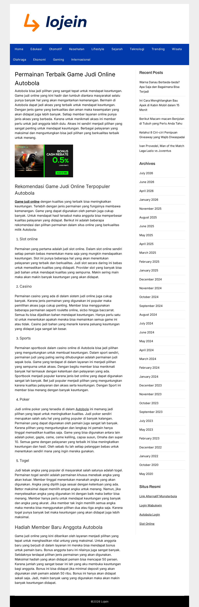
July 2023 (146, 421)
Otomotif (55, 49)
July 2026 (146, 173)
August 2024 (148, 314)
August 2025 (148, 217)
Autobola (82, 409)
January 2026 (148, 199)
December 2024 (150, 279)
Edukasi (36, 49)
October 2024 (149, 297)
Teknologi (137, 49)
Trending (158, 49)
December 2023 (150, 385)
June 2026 (146, 182)
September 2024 (151, 306)
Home (19, 49)
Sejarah (117, 49)
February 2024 (149, 367)
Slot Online (146, 524)
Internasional (81, 59)
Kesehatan (77, 49)
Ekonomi (39, 59)
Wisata (177, 49)
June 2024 (146, 332)
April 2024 (146, 350)
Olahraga (19, 59)
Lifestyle (98, 49)
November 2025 (150, 208)
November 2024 (150, 288)
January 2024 (148, 376)
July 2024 (146, 323)
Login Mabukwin (150, 505)
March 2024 (147, 359)
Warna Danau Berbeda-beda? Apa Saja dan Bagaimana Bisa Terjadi (159, 87)
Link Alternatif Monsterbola (158, 496)
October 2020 (148, 465)
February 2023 (149, 438)
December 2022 (150, 447)
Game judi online (27, 201)
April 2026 (146, 191)
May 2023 (146, 429)
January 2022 (148, 456)
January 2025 (148, 270)
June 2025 (146, 226)
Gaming (58, 59)
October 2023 (148, 403)
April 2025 (146, 244)
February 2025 (149, 261)
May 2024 (146, 341)
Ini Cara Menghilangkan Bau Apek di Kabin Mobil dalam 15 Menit (159, 105)
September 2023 (150, 412)
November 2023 (150, 394)
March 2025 (147, 252)
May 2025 (146, 235)
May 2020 (146, 474)
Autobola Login (149, 514)
